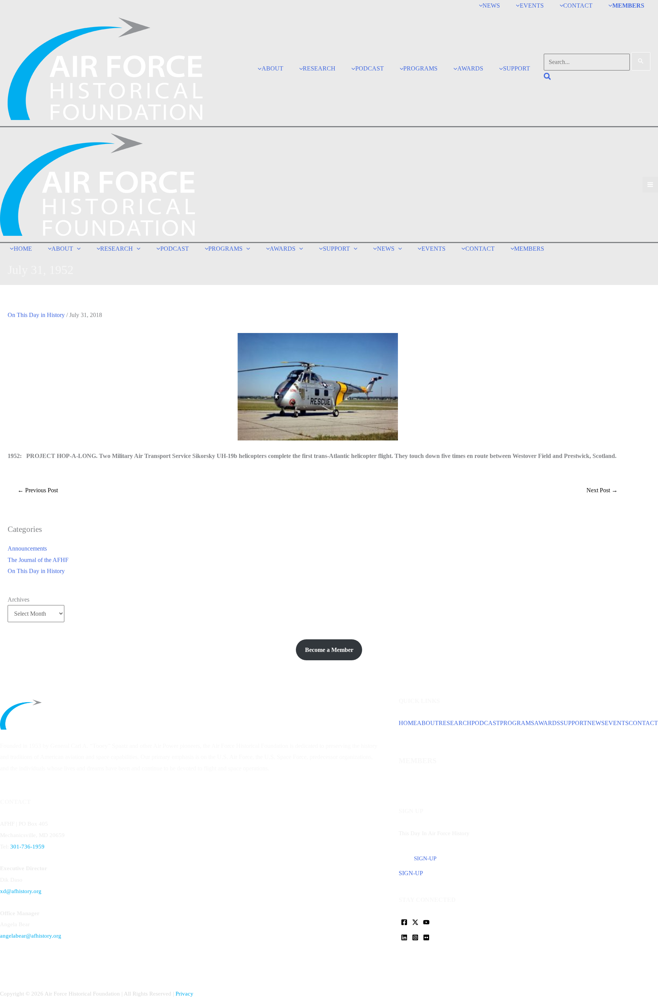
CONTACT (643, 723)
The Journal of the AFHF (38, 560)
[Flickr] (426, 937)
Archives (18, 599)
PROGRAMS (517, 723)
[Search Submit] (640, 61)
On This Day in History (36, 315)
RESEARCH (455, 723)
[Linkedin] (404, 937)
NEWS (596, 723)
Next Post (602, 490)
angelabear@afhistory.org (30, 936)
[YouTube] (426, 922)
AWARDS (547, 723)
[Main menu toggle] (650, 184)
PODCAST (485, 723)
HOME (408, 723)
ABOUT (428, 723)
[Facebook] (404, 922)
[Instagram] (415, 937)
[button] (548, 77)
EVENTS (617, 723)
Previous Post (38, 490)
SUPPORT (573, 723)
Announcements (27, 548)
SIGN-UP (411, 873)
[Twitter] (415, 922)
